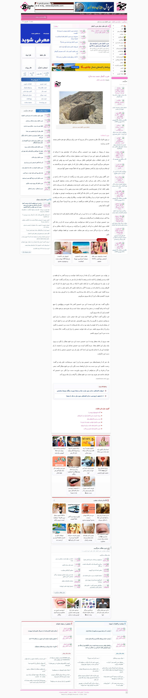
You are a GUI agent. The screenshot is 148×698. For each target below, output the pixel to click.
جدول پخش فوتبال (27, 95)
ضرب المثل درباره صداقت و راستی (34, 120)
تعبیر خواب (24, 73)
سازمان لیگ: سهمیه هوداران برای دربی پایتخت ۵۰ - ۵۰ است (35, 675)
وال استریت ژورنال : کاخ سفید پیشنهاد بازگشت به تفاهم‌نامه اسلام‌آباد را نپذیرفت (35, 210)
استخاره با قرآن (42, 68)
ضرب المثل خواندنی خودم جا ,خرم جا (90, 422)
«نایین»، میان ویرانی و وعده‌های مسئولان (46, 646)
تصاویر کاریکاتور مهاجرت (67, 570)
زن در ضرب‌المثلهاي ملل (93, 419)
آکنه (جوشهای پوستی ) (94, 412)
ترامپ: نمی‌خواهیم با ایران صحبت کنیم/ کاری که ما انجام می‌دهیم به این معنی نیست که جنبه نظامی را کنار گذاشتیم (31, 205)
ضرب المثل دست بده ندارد (98, 76)
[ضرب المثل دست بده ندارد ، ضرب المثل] (81, 108)
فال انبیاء (28, 55)
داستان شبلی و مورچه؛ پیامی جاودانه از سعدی (119, 108)
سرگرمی (124, 21)
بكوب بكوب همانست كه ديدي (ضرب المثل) (32, 115)
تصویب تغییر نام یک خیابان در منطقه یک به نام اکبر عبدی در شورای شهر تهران (88, 663)
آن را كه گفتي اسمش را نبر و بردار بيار (33, 162)
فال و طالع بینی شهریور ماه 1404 (119, 159)
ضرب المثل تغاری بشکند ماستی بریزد (34, 147)
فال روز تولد (32, 73)
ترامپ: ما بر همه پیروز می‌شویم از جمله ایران (98, 631)
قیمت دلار (44, 91)
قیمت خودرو (43, 84)
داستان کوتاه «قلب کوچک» (66, 586)
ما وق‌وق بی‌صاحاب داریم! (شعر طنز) (93, 559)
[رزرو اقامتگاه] (81, 67)
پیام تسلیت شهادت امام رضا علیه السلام (119, 95)
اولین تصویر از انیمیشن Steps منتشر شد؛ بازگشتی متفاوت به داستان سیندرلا (35, 220)
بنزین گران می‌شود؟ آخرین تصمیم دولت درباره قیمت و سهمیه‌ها (113, 677)
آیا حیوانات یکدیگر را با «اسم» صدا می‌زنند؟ (36, 664)
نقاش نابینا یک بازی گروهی (95, 570)
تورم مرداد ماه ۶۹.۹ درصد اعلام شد (41, 248)
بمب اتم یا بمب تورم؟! (93, 658)
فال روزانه (28, 68)
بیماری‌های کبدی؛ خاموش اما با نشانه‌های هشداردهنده (37, 245)
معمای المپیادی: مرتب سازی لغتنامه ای (92, 575)
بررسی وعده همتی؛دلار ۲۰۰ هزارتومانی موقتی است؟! (113, 684)
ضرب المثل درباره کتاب (37, 157)
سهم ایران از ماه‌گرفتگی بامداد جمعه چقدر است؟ (37, 230)
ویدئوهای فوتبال (28, 87)
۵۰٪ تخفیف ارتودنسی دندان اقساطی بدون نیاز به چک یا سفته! (85, 396)
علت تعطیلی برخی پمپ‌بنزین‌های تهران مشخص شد (88, 669)
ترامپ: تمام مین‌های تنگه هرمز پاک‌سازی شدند (97, 638)
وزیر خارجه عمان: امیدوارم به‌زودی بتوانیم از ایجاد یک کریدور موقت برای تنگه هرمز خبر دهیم (88, 677)
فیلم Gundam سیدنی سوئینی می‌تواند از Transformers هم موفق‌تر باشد (60, 658)
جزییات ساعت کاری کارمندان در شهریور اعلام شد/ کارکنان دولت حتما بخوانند (88, 684)
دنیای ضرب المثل (116, 21)
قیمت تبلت (43, 98)
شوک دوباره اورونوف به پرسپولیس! (61, 670)
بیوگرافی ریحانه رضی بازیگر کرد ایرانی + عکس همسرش (120, 133)
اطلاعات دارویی (28, 84)
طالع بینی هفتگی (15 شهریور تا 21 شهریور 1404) (119, 199)
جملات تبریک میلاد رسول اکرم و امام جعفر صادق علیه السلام (119, 224)
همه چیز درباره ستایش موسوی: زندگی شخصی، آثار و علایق (63, 575)
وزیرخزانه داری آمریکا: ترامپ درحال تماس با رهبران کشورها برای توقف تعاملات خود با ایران (112, 670)
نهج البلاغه (29, 98)
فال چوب (39, 74)
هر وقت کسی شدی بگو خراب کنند (68, 46)
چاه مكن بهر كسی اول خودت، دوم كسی (33, 173)
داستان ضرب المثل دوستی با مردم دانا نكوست (67, 32)
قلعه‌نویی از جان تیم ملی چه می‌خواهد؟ (60, 681)
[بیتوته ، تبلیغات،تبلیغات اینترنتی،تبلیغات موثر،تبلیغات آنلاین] (54, 7)
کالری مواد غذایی (27, 91)
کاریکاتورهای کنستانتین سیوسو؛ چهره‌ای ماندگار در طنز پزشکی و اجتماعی (119, 237)
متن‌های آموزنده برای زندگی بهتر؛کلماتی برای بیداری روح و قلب (119, 185)
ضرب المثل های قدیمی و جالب (92, 428)
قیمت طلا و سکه (42, 87)
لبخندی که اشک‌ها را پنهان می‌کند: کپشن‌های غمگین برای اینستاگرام (119, 146)
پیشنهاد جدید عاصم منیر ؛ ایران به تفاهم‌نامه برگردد (115, 663)
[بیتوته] (27, 11)
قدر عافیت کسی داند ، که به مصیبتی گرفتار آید (66, 52)
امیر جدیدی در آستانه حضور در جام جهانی (35, 658)
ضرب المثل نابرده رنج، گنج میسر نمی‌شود (32, 178)
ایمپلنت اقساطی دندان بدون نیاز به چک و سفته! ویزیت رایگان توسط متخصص (80, 391)
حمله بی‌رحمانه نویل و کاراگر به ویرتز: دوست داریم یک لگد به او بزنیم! (60, 675)
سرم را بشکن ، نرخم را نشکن (35, 188)
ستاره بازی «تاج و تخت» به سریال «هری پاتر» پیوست (42, 631)
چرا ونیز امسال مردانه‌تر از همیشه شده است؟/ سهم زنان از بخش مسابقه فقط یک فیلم (35, 237)
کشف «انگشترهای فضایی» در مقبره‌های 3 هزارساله (59, 664)
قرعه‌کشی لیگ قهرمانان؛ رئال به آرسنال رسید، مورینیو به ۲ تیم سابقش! (35, 215)
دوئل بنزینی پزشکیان (118, 658)
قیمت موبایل (43, 95)
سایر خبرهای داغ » (26, 252)
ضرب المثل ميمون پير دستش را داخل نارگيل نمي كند (32, 136)
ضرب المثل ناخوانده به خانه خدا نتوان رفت (32, 167)
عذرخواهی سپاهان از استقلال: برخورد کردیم (36, 670)
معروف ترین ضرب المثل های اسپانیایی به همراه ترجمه (66, 37)
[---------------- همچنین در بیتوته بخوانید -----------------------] (63, 623)
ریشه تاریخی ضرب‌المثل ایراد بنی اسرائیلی (88, 415)
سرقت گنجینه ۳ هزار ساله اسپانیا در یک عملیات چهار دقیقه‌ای (35, 242)
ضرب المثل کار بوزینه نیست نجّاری (34, 183)
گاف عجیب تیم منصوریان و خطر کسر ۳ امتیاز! (38, 233)
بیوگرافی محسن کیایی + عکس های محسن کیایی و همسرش (93, 586)
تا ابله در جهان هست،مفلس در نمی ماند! (67, 57)
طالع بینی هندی (46, 73)
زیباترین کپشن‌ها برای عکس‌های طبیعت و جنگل (92, 565)
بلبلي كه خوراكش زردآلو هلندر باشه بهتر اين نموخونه (32, 152)
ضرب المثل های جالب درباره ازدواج (90, 425)
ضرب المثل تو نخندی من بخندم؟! (69, 42)
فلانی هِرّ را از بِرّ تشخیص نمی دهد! (34, 131)
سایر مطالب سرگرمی (60, 592)
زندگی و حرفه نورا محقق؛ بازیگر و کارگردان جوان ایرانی (119, 211)
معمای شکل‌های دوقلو (67, 581)
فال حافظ (43, 55)
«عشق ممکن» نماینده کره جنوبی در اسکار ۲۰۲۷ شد (43, 638)
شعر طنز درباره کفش (67, 565)
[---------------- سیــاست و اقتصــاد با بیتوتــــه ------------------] (116, 623)
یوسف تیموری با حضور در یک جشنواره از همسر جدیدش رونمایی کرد (36, 226)
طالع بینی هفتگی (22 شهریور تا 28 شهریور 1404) (119, 250)
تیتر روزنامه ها (43, 102)
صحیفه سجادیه (28, 102)
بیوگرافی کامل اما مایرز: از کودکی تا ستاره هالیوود (119, 172)
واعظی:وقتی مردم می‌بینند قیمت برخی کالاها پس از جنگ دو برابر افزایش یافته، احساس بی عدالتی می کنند (94, 646)
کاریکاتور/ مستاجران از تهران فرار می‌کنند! (93, 581)
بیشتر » (56, 26)
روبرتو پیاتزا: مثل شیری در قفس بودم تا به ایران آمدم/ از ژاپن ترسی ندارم (34, 681)
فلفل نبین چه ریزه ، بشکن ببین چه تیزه (33, 126)
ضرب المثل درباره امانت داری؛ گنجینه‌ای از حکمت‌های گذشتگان (32, 141)
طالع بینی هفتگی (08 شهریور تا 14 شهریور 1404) (119, 120)
